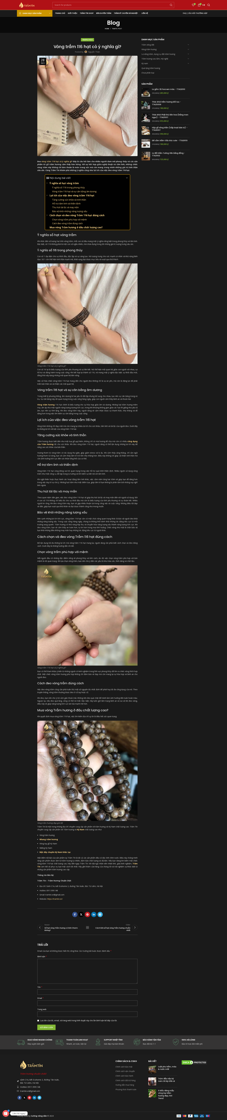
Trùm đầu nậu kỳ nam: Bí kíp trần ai (166, 1080)
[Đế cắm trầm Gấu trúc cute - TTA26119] (145, 143)
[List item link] (38, 1086)
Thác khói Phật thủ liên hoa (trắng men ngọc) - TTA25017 (170, 116)
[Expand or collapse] (127, 178)
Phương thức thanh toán (125, 1089)
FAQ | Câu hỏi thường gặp (195, 13)
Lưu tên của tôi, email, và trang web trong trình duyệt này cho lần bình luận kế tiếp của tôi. (78, 1020)
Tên (39, 987)
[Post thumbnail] (152, 1069)
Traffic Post (117, 29)
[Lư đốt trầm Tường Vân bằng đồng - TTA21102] (145, 156)
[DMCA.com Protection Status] (194, 1062)
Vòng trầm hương (148, 49)
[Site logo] (27, 4)
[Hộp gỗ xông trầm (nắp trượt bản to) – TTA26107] (145, 130)
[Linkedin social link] (93, 914)
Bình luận (42, 956)
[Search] (208, 5)
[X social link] (81, 914)
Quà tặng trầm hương (150, 68)
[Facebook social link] (75, 914)
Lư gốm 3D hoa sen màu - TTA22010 (168, 89)
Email (40, 998)
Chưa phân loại (147, 72)
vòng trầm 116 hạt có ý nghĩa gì (56, 161)
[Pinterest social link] (87, 914)
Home (107, 29)
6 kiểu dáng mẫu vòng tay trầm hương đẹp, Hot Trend (166, 1094)
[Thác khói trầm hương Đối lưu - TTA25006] (145, 105)
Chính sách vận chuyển (125, 1071)
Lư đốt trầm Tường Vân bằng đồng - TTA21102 (168, 154)
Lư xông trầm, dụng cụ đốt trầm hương (158, 54)
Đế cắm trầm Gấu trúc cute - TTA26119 (169, 140)
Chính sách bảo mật (123, 1066)
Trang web (41, 1009)
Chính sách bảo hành (124, 1076)
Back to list (87, 927)
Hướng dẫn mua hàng (124, 1085)
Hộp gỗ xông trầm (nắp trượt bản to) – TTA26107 (170, 128)
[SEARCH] (171, 5)
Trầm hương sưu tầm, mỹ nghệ (154, 58)
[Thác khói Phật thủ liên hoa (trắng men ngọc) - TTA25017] (145, 118)
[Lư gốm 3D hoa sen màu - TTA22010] (145, 92)
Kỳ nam (144, 63)
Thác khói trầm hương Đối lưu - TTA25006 (166, 103)
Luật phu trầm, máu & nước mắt (167, 1068)
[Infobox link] (152, 1042)
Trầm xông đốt (147, 44)
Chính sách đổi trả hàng (125, 1080)
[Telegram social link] (100, 914)
